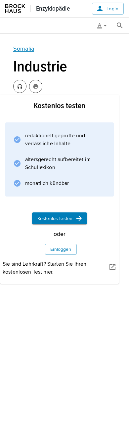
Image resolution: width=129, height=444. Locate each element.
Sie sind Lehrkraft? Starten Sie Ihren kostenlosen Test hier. (44, 268)
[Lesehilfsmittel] (104, 25)
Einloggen (60, 249)
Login (112, 9)
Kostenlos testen (54, 218)
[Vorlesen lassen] (19, 86)
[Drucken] (35, 86)
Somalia (23, 48)
